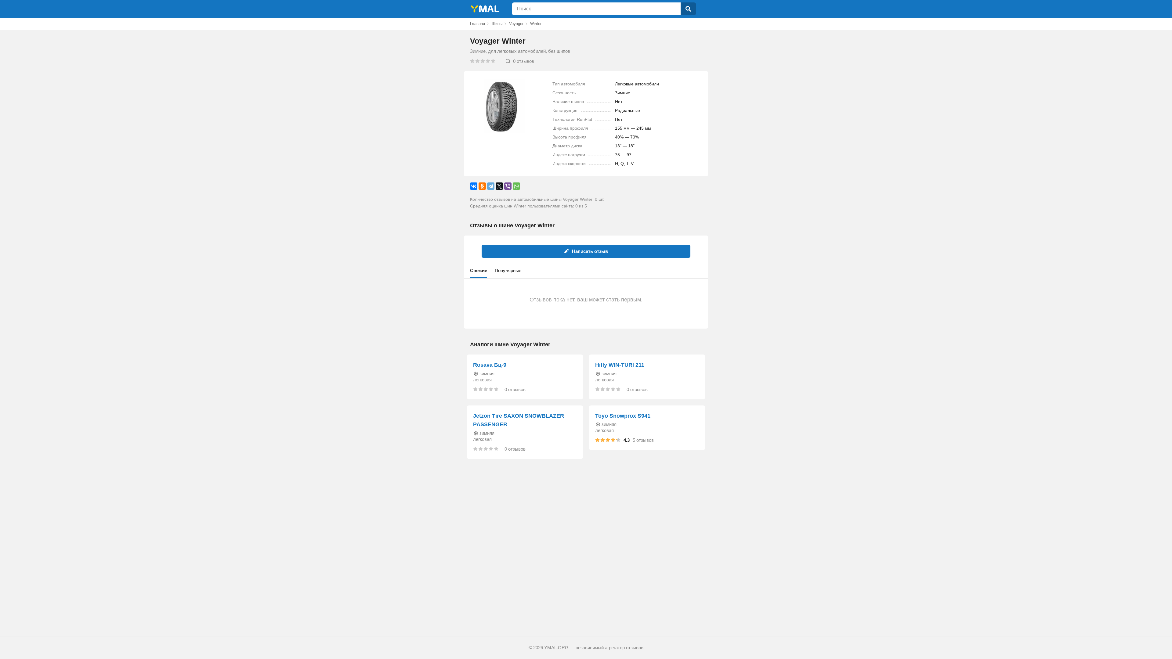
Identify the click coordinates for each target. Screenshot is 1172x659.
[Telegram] (490, 186)
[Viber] (508, 186)
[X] (499, 186)
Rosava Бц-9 (489, 365)
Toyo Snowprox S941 (622, 416)
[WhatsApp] (516, 186)
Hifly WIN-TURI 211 (619, 365)
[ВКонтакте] (473, 186)
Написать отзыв (590, 251)
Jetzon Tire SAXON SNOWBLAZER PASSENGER (518, 420)
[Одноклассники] (482, 186)
